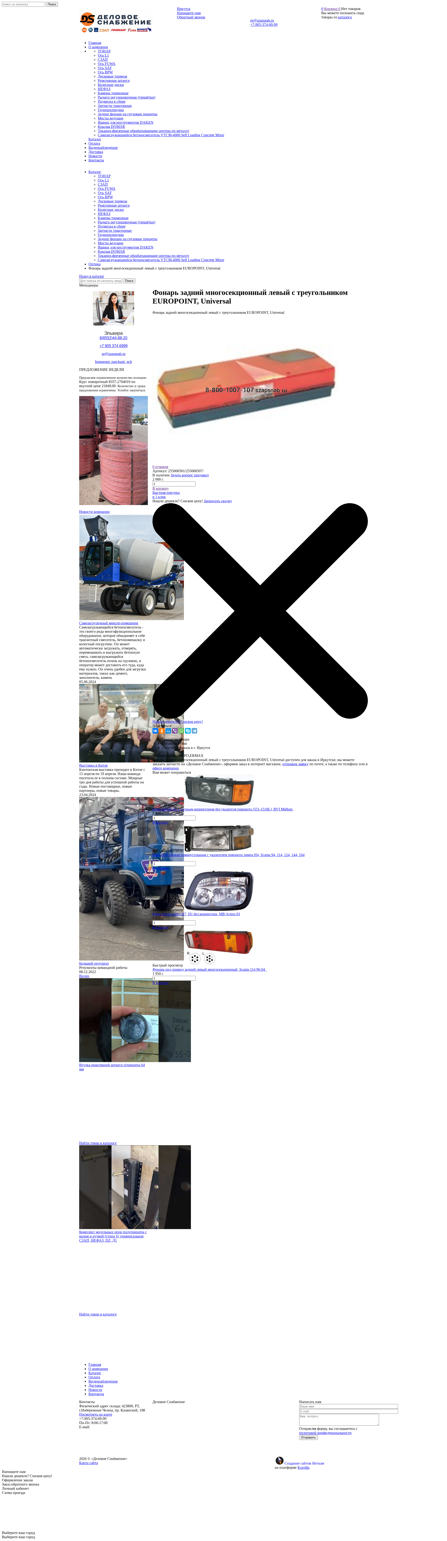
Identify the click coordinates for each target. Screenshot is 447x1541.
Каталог (94, 172)
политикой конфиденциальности (325, 1433)
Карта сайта (88, 1463)
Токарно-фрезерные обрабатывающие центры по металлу (143, 256)
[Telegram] (194, 731)
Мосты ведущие (110, 243)
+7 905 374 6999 (114, 346)
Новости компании (94, 512)
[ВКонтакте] (155, 731)
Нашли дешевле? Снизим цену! (177, 722)
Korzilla (303, 1467)
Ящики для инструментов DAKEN (125, 247)
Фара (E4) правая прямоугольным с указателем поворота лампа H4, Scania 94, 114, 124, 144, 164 (228, 855)
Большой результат (94, 963)
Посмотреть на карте (95, 1414)
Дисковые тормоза (112, 201)
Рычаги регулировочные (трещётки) (126, 222)
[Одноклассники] (162, 731)
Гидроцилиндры (111, 235)
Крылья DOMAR (111, 251)
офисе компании (165, 768)
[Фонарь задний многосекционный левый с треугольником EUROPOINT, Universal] (245, 463)
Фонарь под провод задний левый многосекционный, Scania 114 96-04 (209, 969)
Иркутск (183, 9)
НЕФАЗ (104, 214)
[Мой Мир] (168, 731)
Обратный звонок (191, 17)
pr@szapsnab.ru (262, 20)
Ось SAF (105, 193)
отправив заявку (295, 764)
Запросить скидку (218, 501)
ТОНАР (104, 176)
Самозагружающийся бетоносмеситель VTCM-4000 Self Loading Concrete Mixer (161, 260)
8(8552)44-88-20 (113, 338)
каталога (345, 17)
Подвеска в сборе (111, 226)
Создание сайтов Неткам (304, 1463)
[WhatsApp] (181, 731)
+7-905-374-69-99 (264, 25)
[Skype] (188, 731)
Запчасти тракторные (115, 230)
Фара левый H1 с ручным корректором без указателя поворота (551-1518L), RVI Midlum (222, 809)
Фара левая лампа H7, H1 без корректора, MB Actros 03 (196, 914)
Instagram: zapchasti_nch (113, 362)
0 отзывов (160, 467)
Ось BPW (105, 197)
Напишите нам (189, 13)
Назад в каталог (91, 276)
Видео (84, 976)
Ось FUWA (106, 189)
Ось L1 (103, 180)
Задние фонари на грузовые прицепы (127, 239)
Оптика (94, 264)
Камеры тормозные (113, 218)
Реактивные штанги (114, 205)
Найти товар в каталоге (98, 1143)
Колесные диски (111, 210)
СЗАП (103, 184)
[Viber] (175, 731)
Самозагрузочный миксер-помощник (108, 623)
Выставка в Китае (93, 765)
